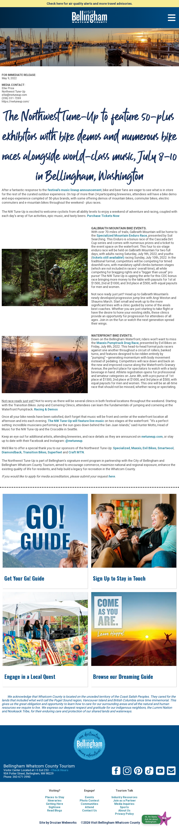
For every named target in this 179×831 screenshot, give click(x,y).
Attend (89, 807)
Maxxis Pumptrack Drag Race (117, 343)
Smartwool (165, 448)
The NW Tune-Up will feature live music (76, 421)
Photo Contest (89, 800)
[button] (156, 817)
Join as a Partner (124, 800)
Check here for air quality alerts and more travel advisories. (90, 3)
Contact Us (89, 810)
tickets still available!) (108, 257)
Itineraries (55, 800)
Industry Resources (124, 797)
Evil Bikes (149, 448)
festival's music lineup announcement (75, 190)
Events (89, 797)
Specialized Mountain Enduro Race (121, 235)
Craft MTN (76, 452)
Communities (89, 804)
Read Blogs (54, 810)
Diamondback (12, 452)
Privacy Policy (124, 813)
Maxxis (136, 448)
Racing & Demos (46, 409)
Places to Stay (54, 797)
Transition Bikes (34, 452)
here (111, 476)
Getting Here (54, 804)
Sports (124, 807)
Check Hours (59, 770)
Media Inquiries (124, 804)
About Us (124, 810)
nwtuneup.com (152, 436)
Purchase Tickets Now (103, 216)
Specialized (121, 448)
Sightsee (54, 807)
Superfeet (55, 452)
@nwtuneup (73, 441)
